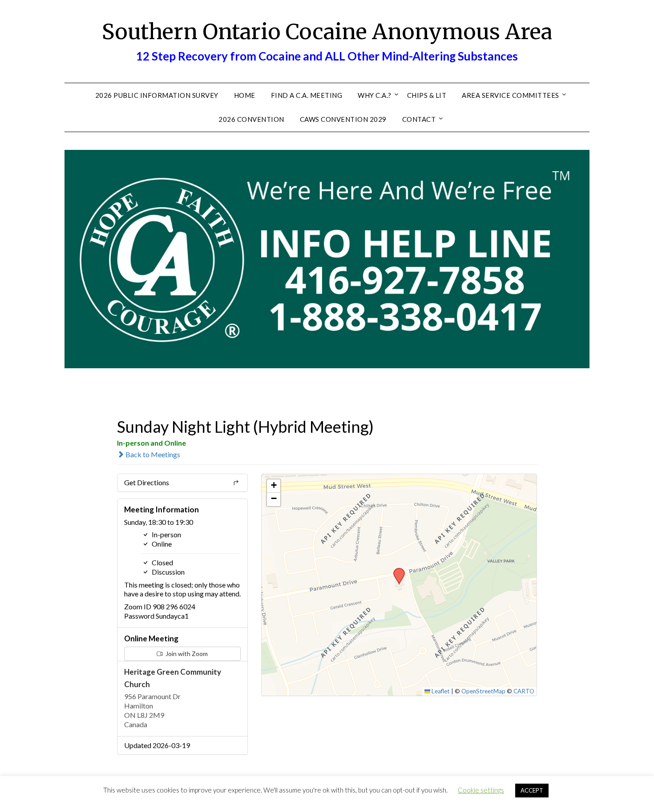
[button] (396, 570)
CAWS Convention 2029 (343, 119)
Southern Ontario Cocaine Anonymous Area (327, 31)
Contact (419, 119)
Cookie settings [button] (481, 790)
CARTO (523, 691)
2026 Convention (251, 119)
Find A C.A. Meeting (307, 95)
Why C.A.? (375, 95)
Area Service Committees (510, 95)
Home (244, 95)
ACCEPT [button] (532, 790)
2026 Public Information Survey (156, 95)
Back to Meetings (152, 454)
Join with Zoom (186, 653)
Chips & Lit (427, 95)
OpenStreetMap (483, 691)
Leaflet (440, 691)
